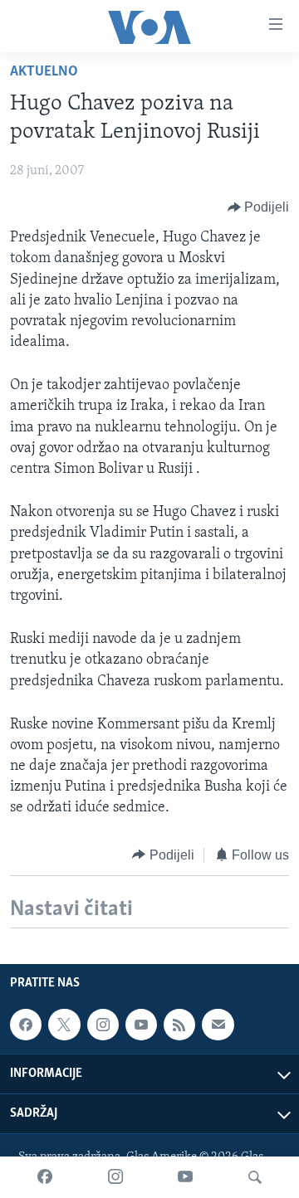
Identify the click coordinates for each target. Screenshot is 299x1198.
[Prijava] (217, 1024)
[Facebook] (45, 1177)
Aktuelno (44, 72)
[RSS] (179, 1024)
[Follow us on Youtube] (141, 1024)
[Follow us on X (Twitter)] (64, 1024)
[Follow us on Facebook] (26, 1024)
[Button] (259, 207)
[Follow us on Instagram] (103, 1024)
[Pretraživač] (255, 1177)
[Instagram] (115, 1177)
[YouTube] (185, 1177)
